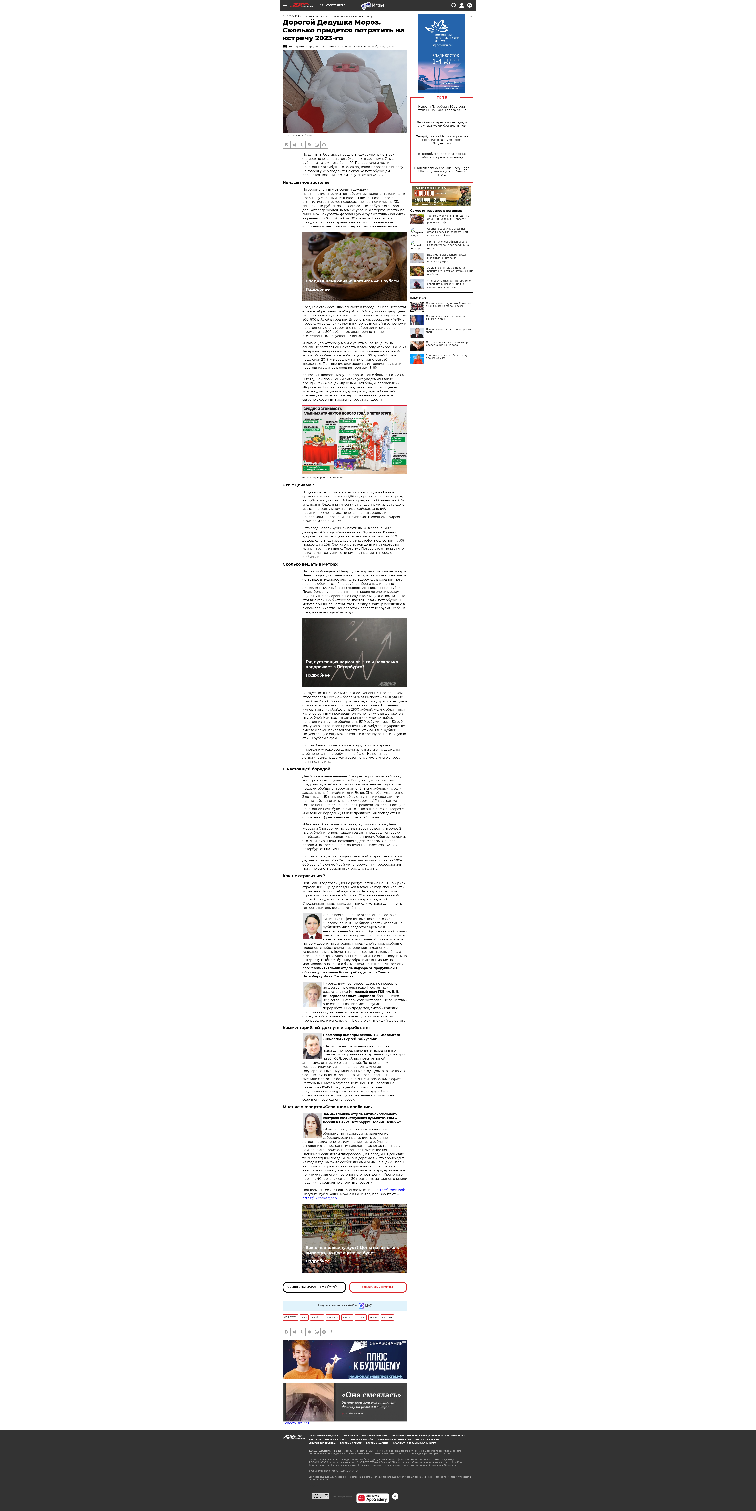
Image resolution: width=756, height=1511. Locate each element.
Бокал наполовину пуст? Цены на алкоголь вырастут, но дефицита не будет (352, 1250)
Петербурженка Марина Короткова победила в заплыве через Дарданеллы (442, 140)
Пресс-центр (350, 1435)
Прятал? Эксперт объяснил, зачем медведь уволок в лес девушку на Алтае (448, 245)
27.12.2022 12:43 (292, 16)
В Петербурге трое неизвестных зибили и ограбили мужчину (442, 155)
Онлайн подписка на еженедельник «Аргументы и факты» (428, 1435)
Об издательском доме (323, 1435)
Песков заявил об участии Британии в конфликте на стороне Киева (448, 304)
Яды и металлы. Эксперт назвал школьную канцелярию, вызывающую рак (446, 258)
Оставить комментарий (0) (378, 1287)
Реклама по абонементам (394, 1439)
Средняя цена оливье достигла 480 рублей (352, 281)
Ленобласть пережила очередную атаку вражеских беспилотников (442, 124)
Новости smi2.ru (296, 1423)
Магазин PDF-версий (374, 1435)
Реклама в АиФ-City (427, 1439)
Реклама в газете (336, 1439)
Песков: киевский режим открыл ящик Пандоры (446, 317)
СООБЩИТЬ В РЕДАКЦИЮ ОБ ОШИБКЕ (414, 1443)
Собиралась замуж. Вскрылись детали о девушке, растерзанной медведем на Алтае (447, 232)
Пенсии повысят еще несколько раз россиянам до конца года (448, 343)
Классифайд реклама (322, 1443)
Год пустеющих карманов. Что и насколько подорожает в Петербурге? (352, 664)
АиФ (309, 135)
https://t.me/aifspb (390, 1190)
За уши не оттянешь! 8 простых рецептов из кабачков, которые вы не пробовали (450, 271)
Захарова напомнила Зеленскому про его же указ (447, 356)
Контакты (315, 1439)
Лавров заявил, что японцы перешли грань (448, 330)
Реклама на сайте (362, 1439)
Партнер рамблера (342, 1496)
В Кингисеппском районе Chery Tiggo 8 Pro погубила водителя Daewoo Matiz (441, 171)
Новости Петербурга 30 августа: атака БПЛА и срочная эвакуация (442, 108)
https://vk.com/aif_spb (319, 1198)
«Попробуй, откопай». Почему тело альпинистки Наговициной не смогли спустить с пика (449, 284)
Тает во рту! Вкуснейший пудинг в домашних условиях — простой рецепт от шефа (448, 219)
